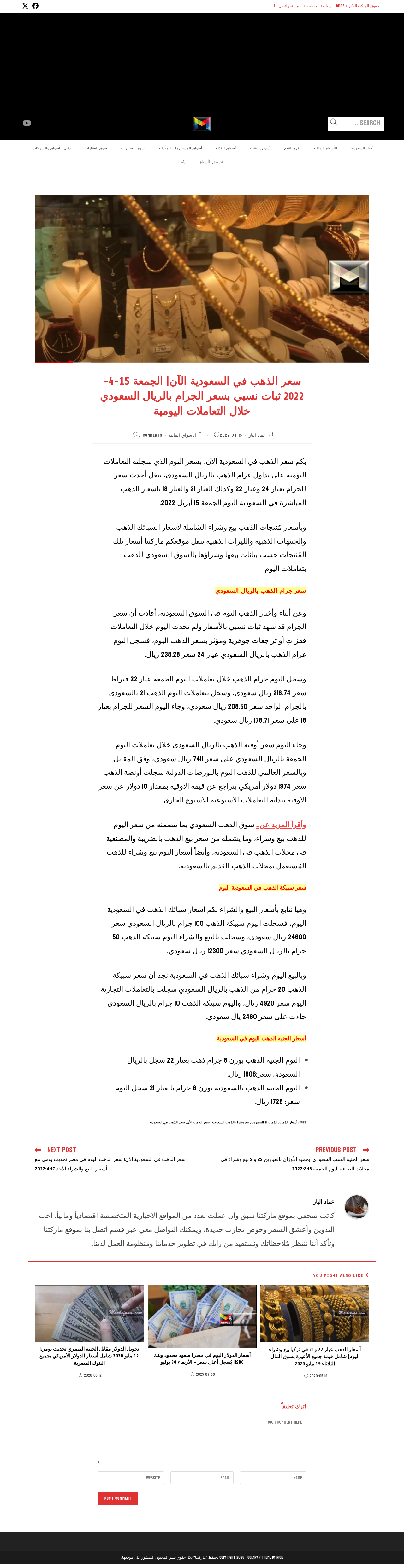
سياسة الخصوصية (317, 6)
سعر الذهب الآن (198, 1122)
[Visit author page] (356, 1206)
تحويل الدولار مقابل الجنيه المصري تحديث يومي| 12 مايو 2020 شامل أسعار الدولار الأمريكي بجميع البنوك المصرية (89, 1356)
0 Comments (150, 435)
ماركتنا (154, 541)
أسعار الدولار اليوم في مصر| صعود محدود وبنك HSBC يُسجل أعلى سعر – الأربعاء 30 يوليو (202, 1358)
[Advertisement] (202, 69)
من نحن (293, 6)
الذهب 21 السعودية (264, 1122)
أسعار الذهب (288, 1122)
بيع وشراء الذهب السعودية (230, 1122)
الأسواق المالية (182, 435)
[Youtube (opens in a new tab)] (26, 123)
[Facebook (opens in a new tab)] (34, 6)
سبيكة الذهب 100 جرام (211, 923)
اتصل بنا (280, 6)
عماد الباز (257, 435)
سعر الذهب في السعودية (167, 1122)
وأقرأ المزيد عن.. (281, 824)
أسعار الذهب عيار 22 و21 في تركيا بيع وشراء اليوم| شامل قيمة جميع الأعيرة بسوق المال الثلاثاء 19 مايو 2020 (315, 1357)
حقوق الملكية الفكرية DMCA (357, 6)
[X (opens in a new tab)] (25, 6)
